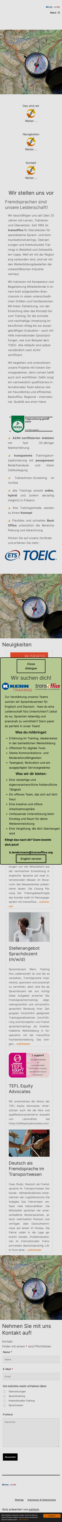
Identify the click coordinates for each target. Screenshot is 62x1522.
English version (31, 858)
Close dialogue (31, 666)
